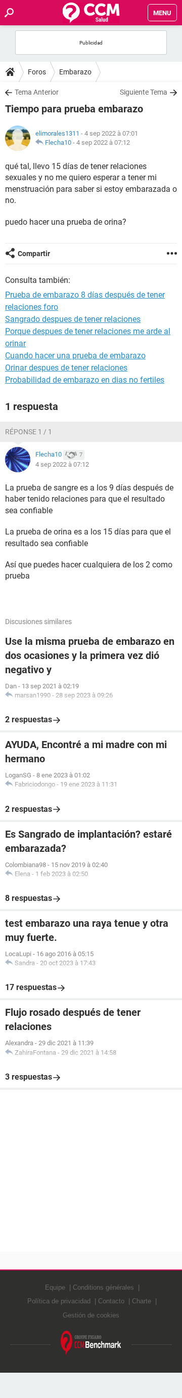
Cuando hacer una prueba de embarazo (75, 355)
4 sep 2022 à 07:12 (103, 142)
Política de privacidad (58, 1301)
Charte (141, 1301)
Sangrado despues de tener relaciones (73, 319)
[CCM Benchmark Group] (91, 1343)
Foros (37, 72)
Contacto (111, 1301)
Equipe (55, 1287)
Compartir (34, 254)
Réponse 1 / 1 (28, 432)
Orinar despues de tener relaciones (66, 368)
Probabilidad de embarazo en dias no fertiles (84, 380)
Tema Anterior (37, 92)
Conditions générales (103, 1287)
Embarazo (75, 72)
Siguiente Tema (143, 92)
